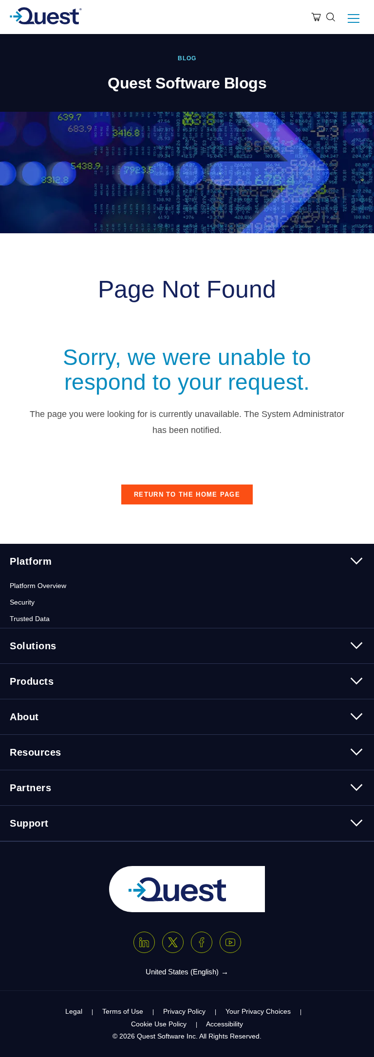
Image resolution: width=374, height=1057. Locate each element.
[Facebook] (201, 942)
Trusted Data (30, 619)
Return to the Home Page (187, 494)
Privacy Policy (184, 1011)
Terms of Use (122, 1011)
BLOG (187, 58)
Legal (73, 1011)
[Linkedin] (144, 942)
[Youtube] (230, 942)
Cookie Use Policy (159, 1024)
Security (22, 602)
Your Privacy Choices (258, 1011)
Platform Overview (38, 585)
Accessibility (224, 1024)
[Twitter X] (173, 942)
